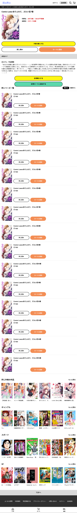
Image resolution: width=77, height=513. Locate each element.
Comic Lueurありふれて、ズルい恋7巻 (27, 207)
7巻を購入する (38, 44)
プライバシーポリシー (39, 501)
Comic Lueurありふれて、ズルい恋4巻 (27, 150)
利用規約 (17, 501)
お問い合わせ (53, 501)
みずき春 (30, 19)
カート (38, 511)
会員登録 (63, 3)
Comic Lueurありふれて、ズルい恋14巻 (27, 339)
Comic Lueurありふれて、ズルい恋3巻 (27, 132)
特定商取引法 (27, 501)
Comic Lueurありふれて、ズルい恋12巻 (27, 301)
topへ (38, 493)
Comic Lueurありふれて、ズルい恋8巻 (27, 226)
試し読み (20, 49)
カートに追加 (57, 49)
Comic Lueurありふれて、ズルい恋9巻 (27, 245)
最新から (72, 88)
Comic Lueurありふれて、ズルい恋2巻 (26, 113)
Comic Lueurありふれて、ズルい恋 (23, 7)
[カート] (74, 3)
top (3, 7)
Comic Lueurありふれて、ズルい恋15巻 (27, 358)
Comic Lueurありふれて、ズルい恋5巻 (27, 169)
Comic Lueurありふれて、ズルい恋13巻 (27, 320)
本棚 (64, 511)
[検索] (70, 3)
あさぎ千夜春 (39, 19)
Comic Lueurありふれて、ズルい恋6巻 (27, 188)
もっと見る (71, 380)
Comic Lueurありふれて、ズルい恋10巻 (27, 264)
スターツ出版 (32, 21)
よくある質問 (8, 501)
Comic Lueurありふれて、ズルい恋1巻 (26, 94)
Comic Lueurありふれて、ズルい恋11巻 (27, 283)
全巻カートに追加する (38, 84)
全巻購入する (38, 78)
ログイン (55, 3)
